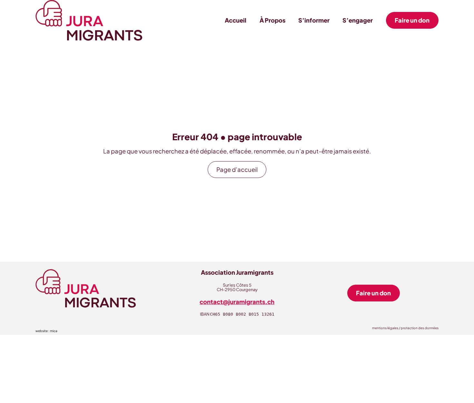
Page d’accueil (237, 169)
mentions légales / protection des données (405, 328)
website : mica (46, 331)
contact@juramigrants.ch (237, 301)
